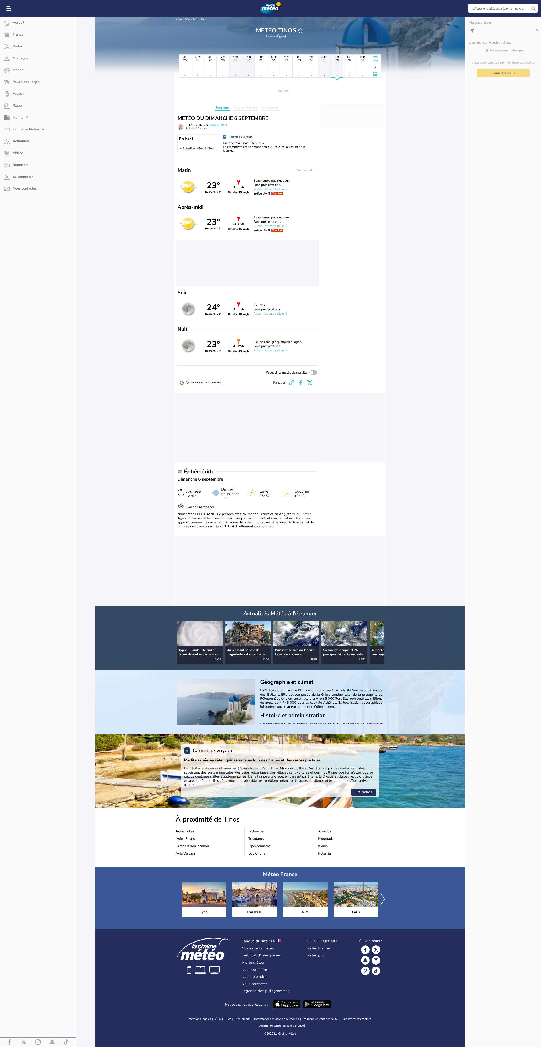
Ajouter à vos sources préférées (203, 382)
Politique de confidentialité (320, 1019)
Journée (222, 107)
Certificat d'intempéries (261, 955)
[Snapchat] (365, 960)
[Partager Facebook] (300, 382)
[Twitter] (376, 949)
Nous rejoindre (254, 976)
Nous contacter (254, 983)
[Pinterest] (365, 971)
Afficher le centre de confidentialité (282, 1026)
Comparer (270, 107)
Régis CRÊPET (218, 125)
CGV (228, 1019)
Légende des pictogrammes (266, 990)
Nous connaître (254, 969)
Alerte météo (253, 962)
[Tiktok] (376, 971)
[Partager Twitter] (310, 382)
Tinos (203, 19)
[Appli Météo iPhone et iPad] (286, 1004)
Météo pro (315, 955)
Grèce (187, 19)
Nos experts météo (258, 948)
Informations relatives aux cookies (276, 1019)
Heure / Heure (245, 107)
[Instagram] (376, 960)
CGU (218, 1019)
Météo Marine (318, 948)
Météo (179, 19)
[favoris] (300, 30)
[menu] (9, 8)
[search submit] (533, 8)
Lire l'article (364, 792)
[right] (381, 638)
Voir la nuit (305, 170)
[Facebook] (365, 949)
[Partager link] (291, 382)
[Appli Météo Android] (317, 1004)
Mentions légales (200, 1019)
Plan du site (242, 1019)
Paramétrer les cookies (356, 1019)
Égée (195, 19)
